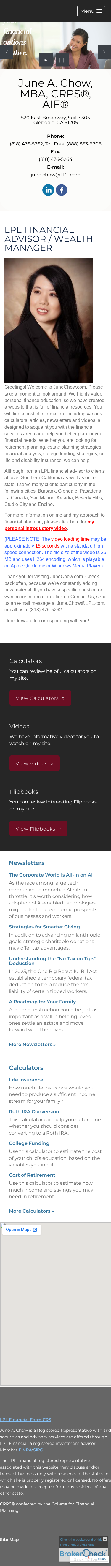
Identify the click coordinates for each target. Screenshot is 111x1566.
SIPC (38, 1450)
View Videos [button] (32, 763)
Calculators (26, 1067)
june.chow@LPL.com (56, 175)
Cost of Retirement (32, 1175)
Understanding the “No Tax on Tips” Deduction (52, 961)
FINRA (25, 1450)
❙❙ (62, 59)
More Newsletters (32, 1044)
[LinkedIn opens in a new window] (48, 190)
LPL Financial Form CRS (25, 1419)
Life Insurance (26, 1080)
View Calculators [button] (37, 698)
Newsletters (26, 862)
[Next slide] (104, 52)
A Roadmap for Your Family (42, 1002)
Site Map (9, 1539)
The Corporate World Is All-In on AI (51, 875)
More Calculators (31, 1211)
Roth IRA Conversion (34, 1111)
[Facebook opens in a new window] (61, 190)
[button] (91, 11)
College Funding (29, 1143)
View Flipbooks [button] (35, 829)
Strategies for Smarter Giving (44, 927)
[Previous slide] (6, 52)
